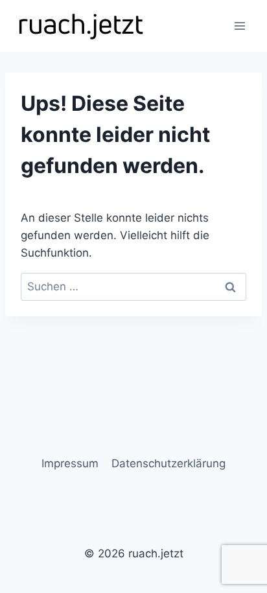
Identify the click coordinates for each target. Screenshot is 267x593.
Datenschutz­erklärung (168, 463)
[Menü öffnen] (239, 26)
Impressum (70, 463)
